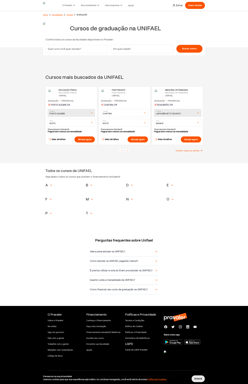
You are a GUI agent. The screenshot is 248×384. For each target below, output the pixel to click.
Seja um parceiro (56, 332)
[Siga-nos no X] (173, 327)
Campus (52, 111)
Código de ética (55, 355)
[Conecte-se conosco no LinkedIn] (188, 327)
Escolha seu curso (95, 338)
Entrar (179, 5)
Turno (51, 121)
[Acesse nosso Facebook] (166, 327)
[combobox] (142, 49)
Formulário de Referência (137, 338)
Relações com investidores (60, 349)
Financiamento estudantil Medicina (103, 332)
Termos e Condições (134, 320)
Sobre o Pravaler (55, 320)
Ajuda (131, 5)
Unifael (69, 15)
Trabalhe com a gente (58, 344)
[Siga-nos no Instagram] (180, 327)
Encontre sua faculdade (97, 344)
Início (45, 15)
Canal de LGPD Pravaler (136, 349)
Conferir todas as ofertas (187, 150)
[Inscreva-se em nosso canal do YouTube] (195, 327)
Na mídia (52, 326)
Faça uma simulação (96, 326)
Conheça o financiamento (98, 320)
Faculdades (57, 15)
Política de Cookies (134, 326)
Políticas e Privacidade (136, 332)
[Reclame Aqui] (178, 355)
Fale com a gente (56, 338)
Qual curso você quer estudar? (64, 48)
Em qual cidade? (122, 48)
